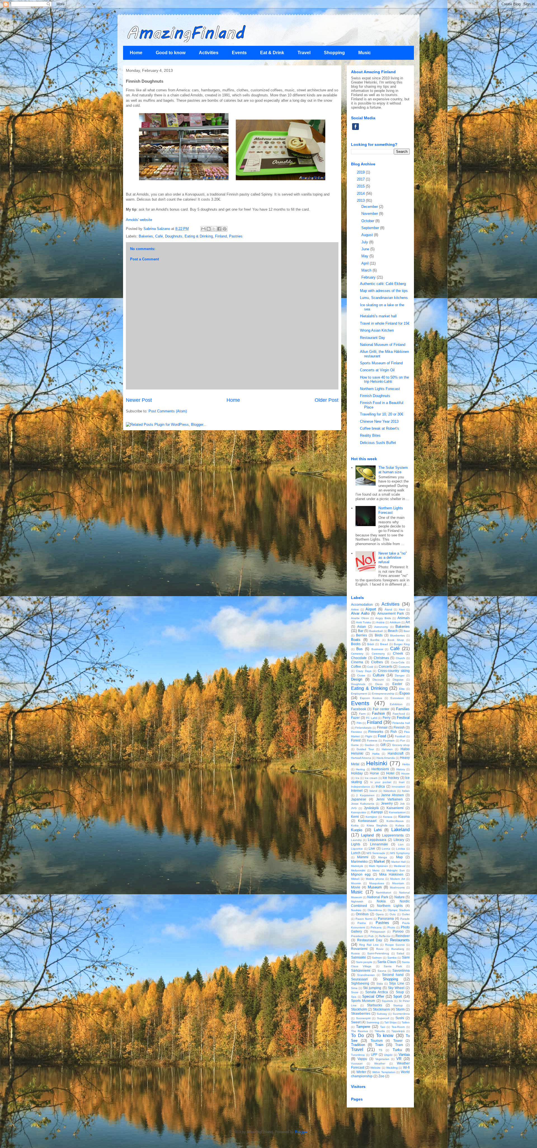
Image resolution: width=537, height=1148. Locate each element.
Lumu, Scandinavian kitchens (384, 298)
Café (159, 236)
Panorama (386, 918)
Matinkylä (357, 865)
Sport (397, 996)
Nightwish (357, 901)
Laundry (356, 840)
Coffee (356, 666)
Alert (402, 609)
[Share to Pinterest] (224, 229)
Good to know (170, 52)
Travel (304, 52)
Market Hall (398, 861)
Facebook (358, 709)
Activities (208, 52)
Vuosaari (356, 1063)
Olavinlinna (375, 910)
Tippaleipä (398, 1031)
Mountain (398, 883)
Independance (360, 786)
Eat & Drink (272, 52)
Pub (371, 936)
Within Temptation (383, 1072)
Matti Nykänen (378, 865)
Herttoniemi (380, 769)
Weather (379, 1063)
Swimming (372, 1022)
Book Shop (396, 639)
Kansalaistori (397, 812)
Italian (406, 790)
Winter (361, 1072)
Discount (378, 679)
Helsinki (376, 763)
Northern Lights (390, 905)
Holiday (357, 773)
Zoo (381, 1076)
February (369, 277)
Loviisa (400, 848)
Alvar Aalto (360, 613)
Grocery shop (401, 745)
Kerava (387, 816)
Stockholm (359, 1009)
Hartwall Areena (361, 757)
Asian (361, 626)
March (367, 270)
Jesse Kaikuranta (362, 803)
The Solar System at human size (393, 469)
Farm (362, 713)
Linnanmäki (379, 844)
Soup (400, 992)
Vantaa (404, 1054)
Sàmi (406, 957)
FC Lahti (371, 717)
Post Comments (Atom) (168, 411)
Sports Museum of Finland (381, 363)
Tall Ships (390, 1022)
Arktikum (395, 622)
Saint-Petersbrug (378, 953)
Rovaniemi (359, 948)
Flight (368, 736)
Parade (405, 918)
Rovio (379, 948)
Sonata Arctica (376, 992)
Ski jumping (372, 988)
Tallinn (406, 1022)
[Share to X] (214, 229)
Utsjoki (388, 1054)
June (365, 249)
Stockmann (381, 1009)
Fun (402, 740)
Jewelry (387, 803)
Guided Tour (365, 749)
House (405, 773)
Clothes (377, 662)
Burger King (402, 644)
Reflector (384, 936)
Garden (370, 745)
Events (239, 52)
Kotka (355, 825)
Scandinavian (366, 974)
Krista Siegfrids (377, 825)
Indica (380, 786)
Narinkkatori (383, 892)
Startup (398, 1005)
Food (382, 736)
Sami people (364, 962)
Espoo (404, 693)
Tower (397, 1040)
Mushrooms (397, 887)
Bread (384, 644)
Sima (354, 988)
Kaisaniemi (395, 808)
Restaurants (400, 940)
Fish (393, 731)
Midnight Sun (396, 870)
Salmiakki (358, 957)
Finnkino (356, 731)
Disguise (398, 679)
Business (377, 649)
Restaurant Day (372, 338)
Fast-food (399, 713)
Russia (355, 953)
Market (379, 861)
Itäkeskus (389, 790)
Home (136, 52)
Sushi (399, 1018)
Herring (360, 769)
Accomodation (362, 604)
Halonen (387, 749)
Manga (382, 857)
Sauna (382, 970)
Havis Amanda (385, 757)
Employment (359, 693)
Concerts (385, 666)
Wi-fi (406, 1067)
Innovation (398, 786)
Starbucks (374, 1005)
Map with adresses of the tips (384, 291)
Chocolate (359, 658)
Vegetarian (382, 1059)
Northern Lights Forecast (380, 389)
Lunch (356, 853)
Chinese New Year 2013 (379, 421)
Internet (356, 790)
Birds (379, 635)
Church (400, 658)
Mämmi (362, 857)
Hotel (390, 773)
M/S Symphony (400, 853)
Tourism (377, 1040)
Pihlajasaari (377, 931)
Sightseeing (360, 983)
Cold (370, 666)
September (370, 228)
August (367, 235)
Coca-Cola (397, 662)
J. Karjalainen (365, 795)
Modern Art (397, 878)
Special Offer (373, 996)
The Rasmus (359, 1031)
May (365, 256)
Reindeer (402, 936)
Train (379, 1045)
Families (403, 709)
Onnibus (362, 914)
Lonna (386, 848)
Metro (376, 870)
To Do (357, 1035)
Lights (355, 844)
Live (372, 848)
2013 (361, 200)
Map (399, 857)
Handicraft (395, 753)
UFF (374, 1054)
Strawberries (360, 1013)
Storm (400, 1009)
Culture (378, 675)
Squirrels (387, 1000)
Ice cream (371, 777)
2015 (361, 186)
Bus (359, 649)
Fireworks (375, 731)
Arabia (380, 622)
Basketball (376, 631)
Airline (355, 609)
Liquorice (357, 848)
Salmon (377, 957)
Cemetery (357, 653)
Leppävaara (377, 840)
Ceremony (378, 653)
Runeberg (397, 948)
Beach (393, 631)
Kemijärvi (371, 816)
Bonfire (375, 639)
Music (364, 52)
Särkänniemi (360, 970)
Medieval (399, 865)
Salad (400, 953)
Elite (402, 688)
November (370, 213)
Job (402, 803)
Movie (355, 887)
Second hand (393, 974)
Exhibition (396, 704)
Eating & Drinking (199, 236)
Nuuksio (356, 910)
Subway (382, 1013)
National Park (377, 897)
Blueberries (397, 635)
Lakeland (400, 829)
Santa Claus (386, 962)
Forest (356, 740)
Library (399, 840)
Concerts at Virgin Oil (377, 370)
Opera (380, 914)
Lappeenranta (393, 835)
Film (359, 722)
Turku (397, 1050)
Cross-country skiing (394, 670)
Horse (374, 773)
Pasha (361, 922)
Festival (403, 718)
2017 (361, 179)
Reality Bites (370, 435)
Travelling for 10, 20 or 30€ (381, 414)
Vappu (362, 1059)
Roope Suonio (395, 944)
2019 (361, 172)
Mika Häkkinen (391, 874)
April (365, 263)
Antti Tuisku (363, 622)
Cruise (361, 675)
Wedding (392, 1067)
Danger (399, 675)
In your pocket (380, 782)
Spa (353, 996)
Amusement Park (390, 613)
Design (356, 679)
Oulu (393, 914)
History (400, 769)
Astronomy (381, 626)
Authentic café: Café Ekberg (383, 284)
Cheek (398, 653)
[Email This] (203, 229)
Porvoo (398, 931)
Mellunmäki (358, 870)
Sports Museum (363, 1000)
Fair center (381, 709)
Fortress (372, 740)
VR (398, 1059)
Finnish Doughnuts (375, 396)
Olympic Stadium (399, 910)
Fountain (389, 740)
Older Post (326, 400)
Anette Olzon (360, 618)
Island (373, 790)
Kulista (399, 825)
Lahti (378, 830)
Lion (401, 844)
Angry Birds (383, 618)
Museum (375, 887)
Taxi (382, 1026)
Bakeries (146, 236)
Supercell (383, 1018)
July (365, 242)
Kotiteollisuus (395, 821)
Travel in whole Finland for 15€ (384, 323)
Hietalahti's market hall (378, 316)
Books (356, 644)
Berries (361, 635)
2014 (361, 193)
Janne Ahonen (392, 795)
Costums (404, 666)
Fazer (355, 717)
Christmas (381, 658)
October (368, 221)
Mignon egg (361, 874)
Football (400, 736)
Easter (397, 684)
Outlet (406, 914)
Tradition (358, 1045)
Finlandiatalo (363, 727)
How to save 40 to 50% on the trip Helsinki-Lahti (384, 379)
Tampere (363, 1027)
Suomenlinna (401, 1013)
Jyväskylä (371, 808)
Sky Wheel (396, 988)
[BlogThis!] (208, 229)
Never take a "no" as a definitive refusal (392, 557)
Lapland (367, 835)
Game (355, 745)
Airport (371, 609)
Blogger (301, 1132)
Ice (357, 777)
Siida (379, 983)
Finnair (382, 727)
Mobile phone (375, 878)
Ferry (386, 717)
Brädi (370, 644)
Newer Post (139, 400)
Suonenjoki (363, 1018)
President (357, 936)
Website (375, 1067)
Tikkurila (380, 1031)
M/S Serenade (375, 853)
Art (408, 622)
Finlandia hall (401, 722)
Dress (379, 684)
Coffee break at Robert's (379, 428)
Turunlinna (358, 1054)
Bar (360, 631)
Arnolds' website (139, 220)
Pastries (235, 236)
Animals (403, 618)
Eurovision (397, 698)
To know (385, 1035)
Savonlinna (401, 970)
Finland (221, 236)
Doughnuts (173, 236)
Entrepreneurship (383, 693)
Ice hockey (391, 777)
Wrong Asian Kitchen (377, 330)
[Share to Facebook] (219, 229)
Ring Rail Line (369, 944)
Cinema (357, 662)
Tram (399, 1045)
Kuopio (356, 830)
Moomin (356, 883)
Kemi (355, 816)
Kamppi (377, 812)
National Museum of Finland (382, 345)
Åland (388, 609)
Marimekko (359, 861)
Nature (399, 897)
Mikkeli (355, 878)
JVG (354, 808)
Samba (392, 957)
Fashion (378, 713)
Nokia (381, 901)
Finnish (399, 727)
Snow (354, 992)
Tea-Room (398, 1026)
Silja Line (396, 983)
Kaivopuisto (358, 812)
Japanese (358, 799)
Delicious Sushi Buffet (378, 443)
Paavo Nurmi (363, 918)
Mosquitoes (376, 883)
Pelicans (376, 927)
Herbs (406, 764)
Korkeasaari (367, 821)
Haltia (376, 753)
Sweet (356, 1022)
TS (380, 1050)
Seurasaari (359, 979)
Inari (401, 782)
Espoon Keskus (371, 698)
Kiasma (404, 816)
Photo (391, 927)
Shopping (334, 52)
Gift (382, 745)
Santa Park (393, 966)
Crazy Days (363, 670)
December (370, 207)
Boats (356, 640)
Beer (407, 631)
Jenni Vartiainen (389, 799)
